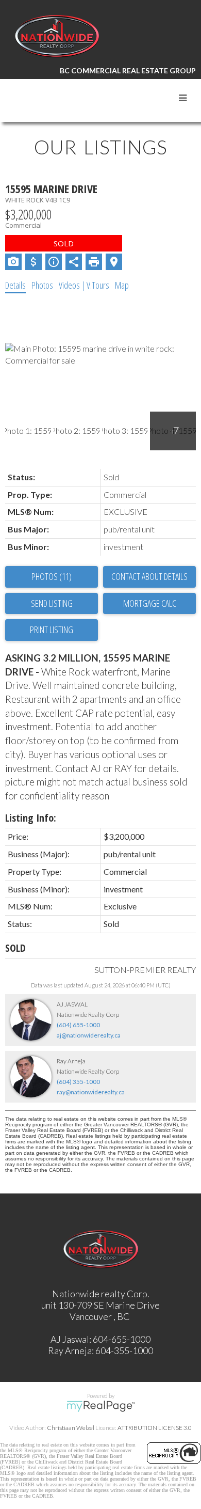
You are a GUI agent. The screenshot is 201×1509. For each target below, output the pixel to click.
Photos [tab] (42, 285)
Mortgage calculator (149, 603)
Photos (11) (51, 576)
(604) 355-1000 (78, 1082)
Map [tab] (122, 285)
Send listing (52, 603)
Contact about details (149, 576)
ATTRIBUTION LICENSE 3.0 (155, 1428)
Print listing (51, 629)
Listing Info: (30, 818)
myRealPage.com (101, 1406)
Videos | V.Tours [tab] (84, 285)
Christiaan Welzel (70, 1428)
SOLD (15, 948)
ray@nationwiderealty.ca (91, 1092)
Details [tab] (15, 285)
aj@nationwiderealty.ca (89, 1035)
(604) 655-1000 (78, 1025)
